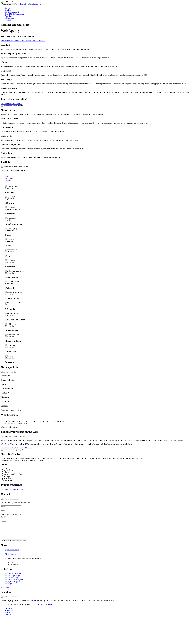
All (6, 174)
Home (7, 8)
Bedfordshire (31, 601)
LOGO (7, 176)
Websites (8, 16)
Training (8, 614)
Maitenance (9, 612)
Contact (8, 20)
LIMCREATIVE (40, 604)
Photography (9, 178)
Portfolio (8, 10)
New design (10, 554)
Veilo (50, 604)
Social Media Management (14, 14)
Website (8, 180)
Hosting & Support (12, 12)
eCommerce (9, 18)
